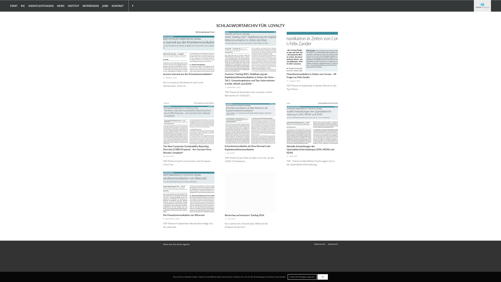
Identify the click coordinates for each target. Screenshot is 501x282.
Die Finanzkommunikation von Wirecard (183, 215)
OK (322, 277)
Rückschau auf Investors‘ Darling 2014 (244, 215)
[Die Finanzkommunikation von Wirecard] (188, 192)
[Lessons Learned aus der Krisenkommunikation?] (188, 51)
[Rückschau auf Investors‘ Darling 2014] (250, 192)
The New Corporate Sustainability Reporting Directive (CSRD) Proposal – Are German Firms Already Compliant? (187, 149)
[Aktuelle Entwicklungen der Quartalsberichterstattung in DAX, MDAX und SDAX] (312, 123)
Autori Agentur (183, 244)
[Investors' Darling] (482, 6)
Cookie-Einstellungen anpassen (302, 277)
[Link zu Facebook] (133, 6)
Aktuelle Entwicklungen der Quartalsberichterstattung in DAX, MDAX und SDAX (310, 149)
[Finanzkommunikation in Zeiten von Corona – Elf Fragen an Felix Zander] (312, 51)
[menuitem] (13, 6)
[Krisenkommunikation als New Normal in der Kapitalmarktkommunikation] (250, 123)
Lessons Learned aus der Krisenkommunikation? (187, 74)
